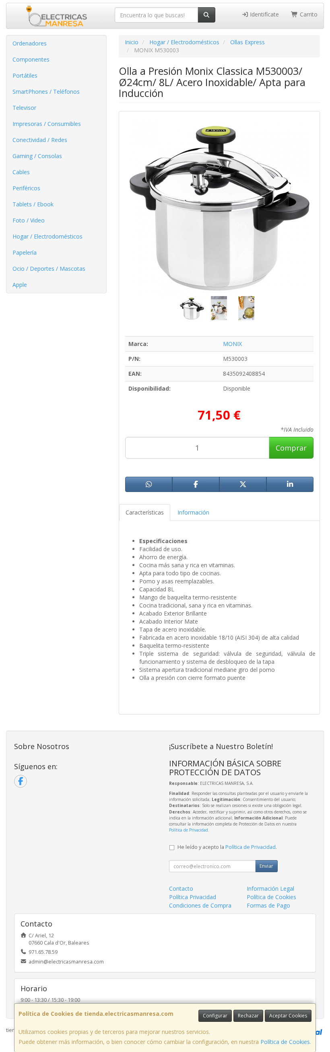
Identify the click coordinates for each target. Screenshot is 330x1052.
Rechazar (248, 1015)
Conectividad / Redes (39, 140)
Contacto (181, 888)
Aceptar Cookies (288, 1015)
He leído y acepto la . (227, 847)
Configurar (215, 1015)
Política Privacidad (192, 897)
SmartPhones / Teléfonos (46, 91)
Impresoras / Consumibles (46, 124)
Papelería (24, 252)
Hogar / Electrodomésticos (47, 236)
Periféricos (26, 188)
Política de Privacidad (188, 830)
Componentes (31, 59)
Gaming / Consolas (37, 156)
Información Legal (270, 888)
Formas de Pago (268, 905)
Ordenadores (29, 43)
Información (193, 512)
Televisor (24, 107)
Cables (21, 172)
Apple (19, 284)
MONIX (232, 344)
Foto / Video (28, 220)
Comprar (291, 448)
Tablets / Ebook (33, 204)
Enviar (266, 866)
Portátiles (24, 75)
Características (145, 512)
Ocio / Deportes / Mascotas (48, 268)
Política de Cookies (285, 1042)
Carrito (308, 14)
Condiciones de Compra (200, 905)
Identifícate (263, 14)
